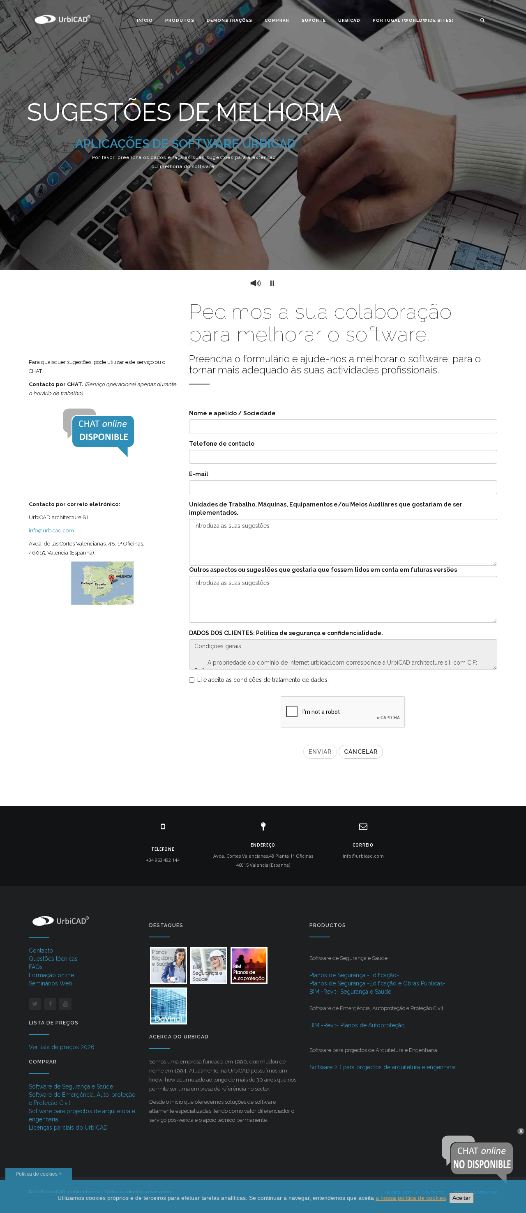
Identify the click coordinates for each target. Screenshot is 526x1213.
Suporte (314, 20)
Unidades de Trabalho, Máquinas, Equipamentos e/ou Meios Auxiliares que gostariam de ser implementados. (325, 508)
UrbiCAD (349, 20)
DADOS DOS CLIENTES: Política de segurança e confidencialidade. (286, 633)
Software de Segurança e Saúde (71, 1086)
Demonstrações (229, 20)
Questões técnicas (53, 958)
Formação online (51, 975)
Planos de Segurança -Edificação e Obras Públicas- (377, 983)
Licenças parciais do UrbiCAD (68, 1127)
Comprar (277, 20)
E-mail (198, 474)
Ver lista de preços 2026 (62, 1047)
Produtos (179, 20)
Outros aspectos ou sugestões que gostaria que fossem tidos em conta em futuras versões (323, 569)
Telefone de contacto (221, 443)
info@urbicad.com (51, 530)
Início (145, 20)
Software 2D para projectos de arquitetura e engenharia (382, 1067)
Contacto (41, 950)
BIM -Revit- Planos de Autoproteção (357, 1025)
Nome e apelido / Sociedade (232, 413)
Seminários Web (50, 983)
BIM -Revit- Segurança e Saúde (350, 991)
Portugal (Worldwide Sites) (413, 20)
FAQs (36, 967)
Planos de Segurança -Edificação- (354, 975)
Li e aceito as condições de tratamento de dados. (263, 680)
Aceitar (461, 1198)
